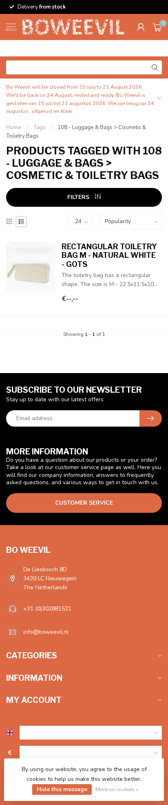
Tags (39, 127)
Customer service (84, 503)
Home (13, 127)
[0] (157, 27)
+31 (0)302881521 (47, 609)
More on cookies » (116, 789)
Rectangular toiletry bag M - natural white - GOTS (109, 255)
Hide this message (62, 789)
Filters (79, 197)
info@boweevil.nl (46, 632)
